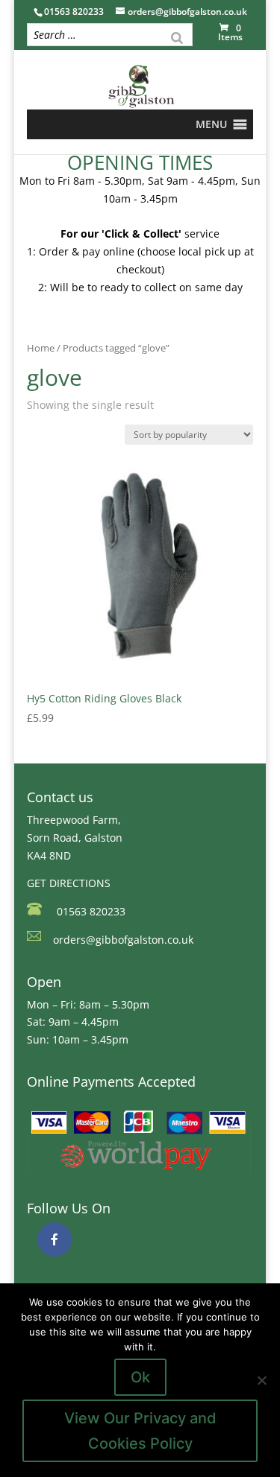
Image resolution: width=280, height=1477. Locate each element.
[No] (261, 1380)
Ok (140, 1377)
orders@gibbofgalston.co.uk (123, 940)
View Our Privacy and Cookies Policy (140, 1430)
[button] (211, 124)
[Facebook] (54, 1239)
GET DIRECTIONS (69, 883)
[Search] (177, 36)
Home (41, 348)
